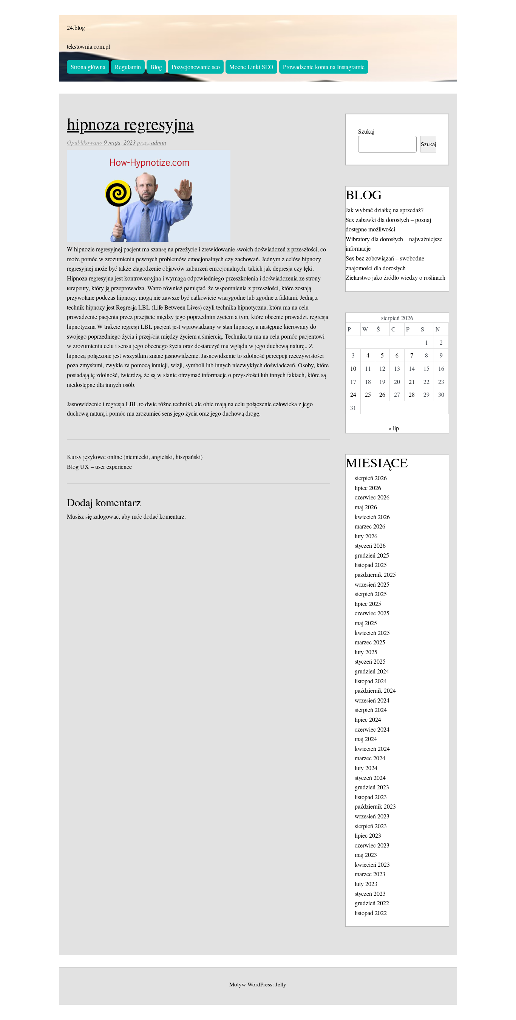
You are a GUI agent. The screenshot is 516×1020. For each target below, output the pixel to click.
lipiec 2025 (368, 603)
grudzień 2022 (372, 903)
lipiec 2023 (368, 835)
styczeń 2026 (370, 545)
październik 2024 (375, 690)
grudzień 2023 (372, 787)
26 (382, 394)
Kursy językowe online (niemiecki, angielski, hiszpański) (134, 457)
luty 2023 (366, 883)
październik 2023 (375, 806)
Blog (156, 67)
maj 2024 (366, 739)
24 (353, 394)
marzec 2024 (370, 758)
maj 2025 (366, 623)
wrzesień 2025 (372, 584)
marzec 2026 (370, 526)
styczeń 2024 (370, 777)
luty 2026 (366, 536)
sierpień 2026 (371, 478)
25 (368, 394)
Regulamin (128, 67)
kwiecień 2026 (372, 517)
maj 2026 (366, 507)
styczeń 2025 (370, 661)
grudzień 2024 (372, 671)
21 (412, 381)
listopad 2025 (371, 565)
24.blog (76, 27)
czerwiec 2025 (372, 613)
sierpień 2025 (371, 594)
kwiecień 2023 (372, 864)
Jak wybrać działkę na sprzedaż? (384, 210)
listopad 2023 (371, 797)
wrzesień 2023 (372, 816)
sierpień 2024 (371, 709)
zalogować (106, 516)
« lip (393, 428)
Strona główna (88, 67)
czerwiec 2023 (372, 845)
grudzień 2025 (372, 555)
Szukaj (366, 131)
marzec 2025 (370, 642)
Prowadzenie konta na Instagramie (324, 67)
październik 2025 (375, 574)
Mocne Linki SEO (251, 67)
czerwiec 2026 (372, 497)
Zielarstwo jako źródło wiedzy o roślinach (395, 277)
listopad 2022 (371, 913)
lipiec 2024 (368, 719)
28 (412, 394)
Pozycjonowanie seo (195, 67)
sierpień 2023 (371, 826)
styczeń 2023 (370, 893)
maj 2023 (366, 854)
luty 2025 (366, 652)
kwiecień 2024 (372, 748)
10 (353, 368)
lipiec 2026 (368, 488)
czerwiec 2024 (372, 729)
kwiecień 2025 (372, 632)
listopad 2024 (371, 681)
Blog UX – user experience (99, 466)
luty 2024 (366, 768)
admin (158, 142)
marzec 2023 (370, 874)
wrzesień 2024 (372, 700)
